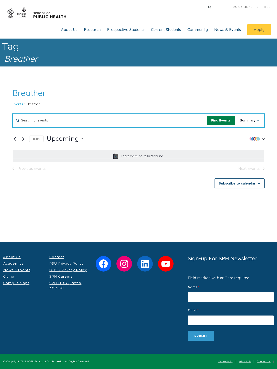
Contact (56, 257)
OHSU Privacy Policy (68, 270)
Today (36, 138)
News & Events (227, 29)
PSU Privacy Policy (66, 263)
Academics (13, 263)
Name (193, 287)
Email (193, 310)
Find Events (220, 120)
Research (92, 29)
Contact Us (264, 361)
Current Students (166, 29)
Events (17, 104)
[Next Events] (23, 138)
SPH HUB (264, 6)
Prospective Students (126, 29)
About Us (69, 29)
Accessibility (225, 361)
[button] (256, 139)
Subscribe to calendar (237, 183)
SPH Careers (60, 276)
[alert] (138, 156)
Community (197, 29)
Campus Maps (16, 283)
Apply (259, 29)
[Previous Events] (15, 138)
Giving (8, 276)
